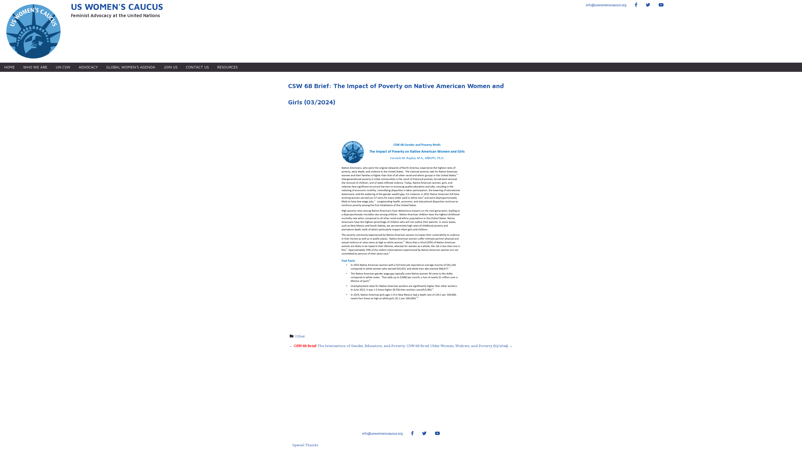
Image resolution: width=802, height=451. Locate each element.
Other (300, 336)
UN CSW (63, 67)
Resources (227, 67)
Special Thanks (305, 445)
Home (9, 67)
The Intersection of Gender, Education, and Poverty (347, 345)
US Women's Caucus (117, 6)
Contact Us (197, 67)
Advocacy (88, 67)
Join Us (171, 67)
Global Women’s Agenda (130, 67)
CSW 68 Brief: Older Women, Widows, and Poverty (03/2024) (460, 345)
